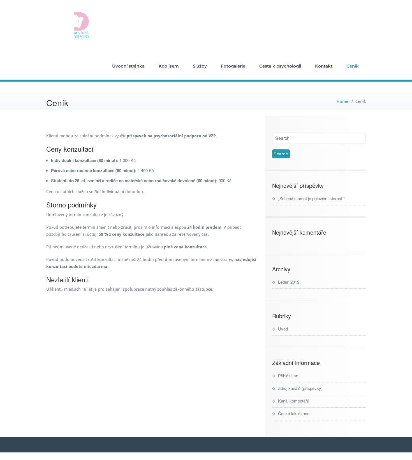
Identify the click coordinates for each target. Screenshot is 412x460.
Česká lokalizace (293, 413)
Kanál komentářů (293, 401)
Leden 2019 (288, 282)
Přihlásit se (288, 375)
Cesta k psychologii (280, 66)
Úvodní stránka (128, 66)
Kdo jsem (169, 66)
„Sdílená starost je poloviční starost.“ (311, 198)
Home (342, 101)
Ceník (352, 66)
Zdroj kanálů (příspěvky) (300, 388)
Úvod (283, 329)
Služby (200, 66)
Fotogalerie (233, 66)
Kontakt (323, 66)
